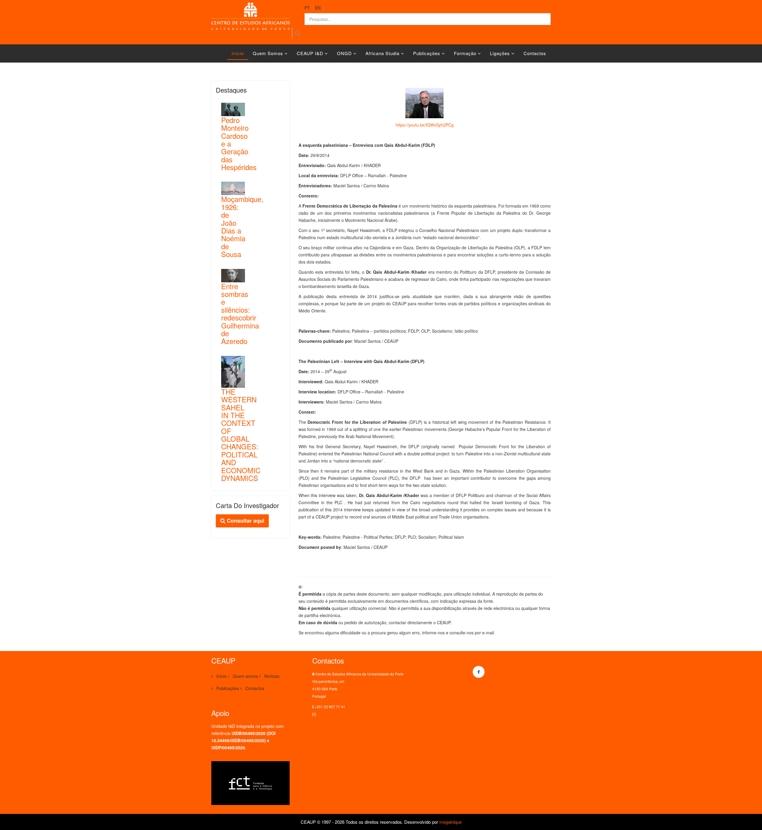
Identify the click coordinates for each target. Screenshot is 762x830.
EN (318, 8)
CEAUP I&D (310, 53)
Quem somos (268, 53)
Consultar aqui (244, 520)
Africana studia (382, 53)
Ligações (500, 53)
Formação (465, 53)
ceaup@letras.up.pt (332, 714)
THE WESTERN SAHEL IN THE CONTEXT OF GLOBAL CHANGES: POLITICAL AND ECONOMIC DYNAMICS (240, 434)
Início (238, 53)
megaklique (450, 822)
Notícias (271, 676)
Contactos (535, 53)
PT (307, 8)
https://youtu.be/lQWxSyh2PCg (425, 125)
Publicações (426, 53)
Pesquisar (297, 33)
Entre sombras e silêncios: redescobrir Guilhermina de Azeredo (240, 313)
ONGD (344, 53)
